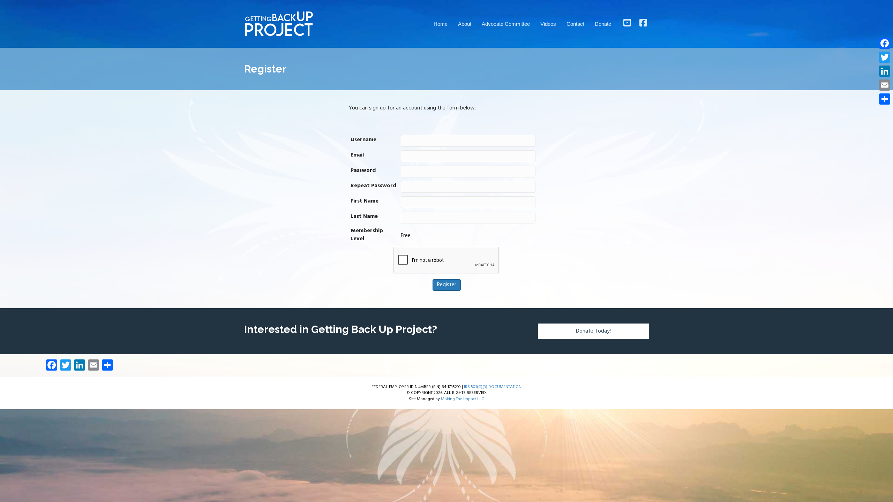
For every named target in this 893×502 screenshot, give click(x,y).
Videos (548, 24)
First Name (364, 201)
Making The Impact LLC (462, 399)
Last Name (364, 217)
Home (441, 24)
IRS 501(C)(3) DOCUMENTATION (492, 386)
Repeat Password (373, 186)
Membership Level (367, 235)
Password (363, 171)
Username (363, 140)
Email (357, 155)
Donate (603, 24)
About (464, 24)
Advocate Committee (506, 24)
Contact (575, 24)
